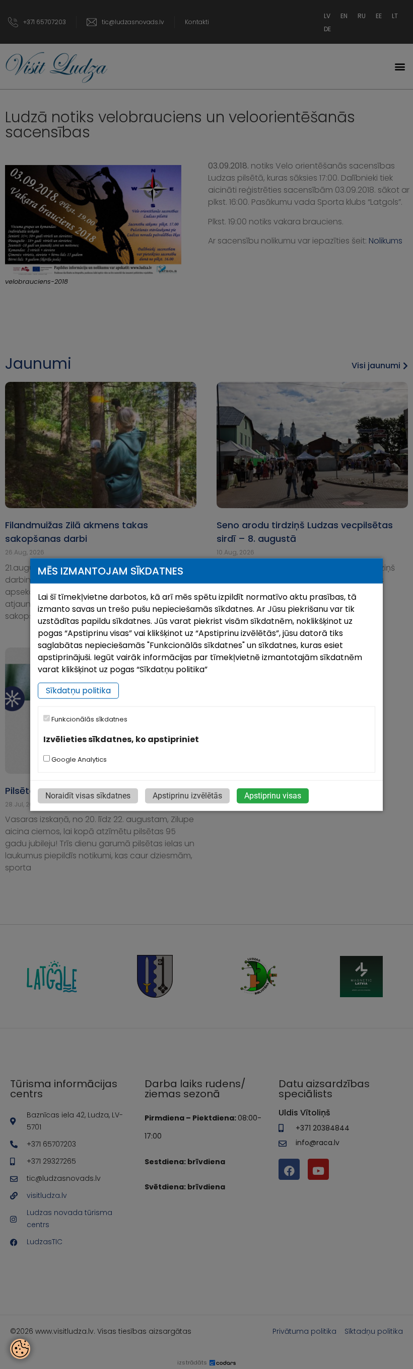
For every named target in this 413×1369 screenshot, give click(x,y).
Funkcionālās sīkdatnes (88, 719)
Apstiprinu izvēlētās (187, 795)
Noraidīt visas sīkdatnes (87, 795)
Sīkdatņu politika (78, 690)
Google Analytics (78, 759)
